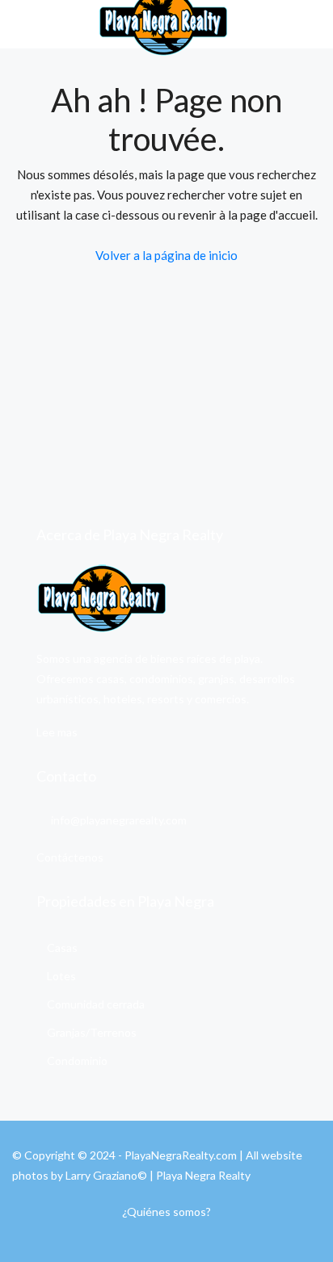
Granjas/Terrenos (92, 1032)
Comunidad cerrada (96, 1004)
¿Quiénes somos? (166, 1211)
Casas (62, 947)
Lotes (61, 976)
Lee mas (57, 732)
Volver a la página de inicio (166, 255)
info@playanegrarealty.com (119, 820)
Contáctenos (69, 857)
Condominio (77, 1060)
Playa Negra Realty (203, 1175)
